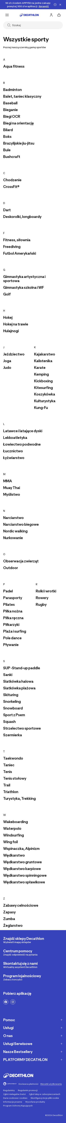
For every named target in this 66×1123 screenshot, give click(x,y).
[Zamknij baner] (60, 4)
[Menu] (7, 15)
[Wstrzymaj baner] (55, 4)
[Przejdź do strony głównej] (29, 15)
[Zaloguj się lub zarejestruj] (51, 15)
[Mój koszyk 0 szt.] (59, 15)
